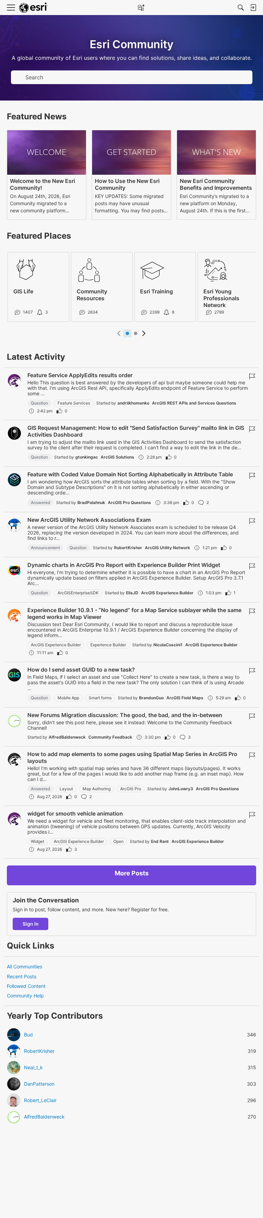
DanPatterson (39, 1084)
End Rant (160, 841)
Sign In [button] (31, 924)
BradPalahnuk (91, 502)
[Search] (241, 7)
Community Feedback (110, 737)
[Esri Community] (33, 7)
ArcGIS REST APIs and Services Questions (194, 403)
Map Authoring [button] (97, 788)
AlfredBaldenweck (67, 737)
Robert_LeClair (40, 1100)
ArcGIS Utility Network (167, 547)
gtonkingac (86, 457)
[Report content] (252, 376)
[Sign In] (253, 7)
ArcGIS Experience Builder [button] (56, 644)
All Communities (24, 966)
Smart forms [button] (100, 697)
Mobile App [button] (68, 697)
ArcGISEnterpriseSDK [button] (78, 592)
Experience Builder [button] (108, 644)
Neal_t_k (33, 1067)
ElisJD (132, 592)
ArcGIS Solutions (117, 457)
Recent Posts (21, 976)
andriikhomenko (133, 403)
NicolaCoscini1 (168, 644)
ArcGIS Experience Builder (167, 592)
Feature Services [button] (74, 403)
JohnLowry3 (180, 788)
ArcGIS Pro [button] (130, 788)
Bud (28, 1034)
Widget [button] (37, 841)
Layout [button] (66, 788)
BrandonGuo (151, 697)
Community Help (25, 995)
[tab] (127, 333)
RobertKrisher (128, 547)
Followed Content (26, 986)
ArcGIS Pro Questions (129, 502)
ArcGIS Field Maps (184, 697)
